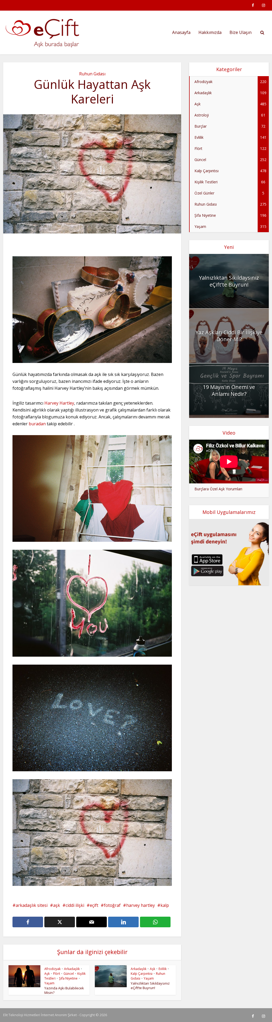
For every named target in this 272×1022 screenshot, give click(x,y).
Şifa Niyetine (68, 978)
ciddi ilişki (75, 905)
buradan (37, 424)
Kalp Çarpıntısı (141, 973)
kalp (164, 905)
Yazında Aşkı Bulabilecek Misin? (64, 990)
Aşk (47, 973)
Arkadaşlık (72, 969)
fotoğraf (112, 905)
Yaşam (49, 983)
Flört (56, 973)
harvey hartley (140, 905)
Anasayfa (181, 32)
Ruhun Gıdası (92, 74)
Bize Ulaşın (241, 32)
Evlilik (163, 969)
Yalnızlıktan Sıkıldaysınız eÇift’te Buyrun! (150, 985)
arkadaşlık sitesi (32, 905)
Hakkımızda (210, 32)
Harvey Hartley (59, 403)
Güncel (68, 973)
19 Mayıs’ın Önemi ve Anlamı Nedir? (229, 390)
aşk (56, 905)
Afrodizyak (52, 969)
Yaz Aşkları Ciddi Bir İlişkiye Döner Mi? (229, 336)
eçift (94, 905)
